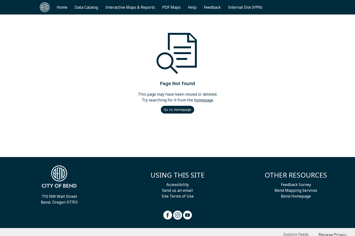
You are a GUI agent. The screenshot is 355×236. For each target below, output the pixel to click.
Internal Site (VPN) (245, 7)
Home (62, 7)
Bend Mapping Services (296, 190)
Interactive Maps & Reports (130, 7)
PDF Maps (171, 7)
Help (192, 7)
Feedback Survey (296, 184)
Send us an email (177, 190)
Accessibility (177, 184)
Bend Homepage (296, 196)
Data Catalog (86, 7)
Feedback (212, 7)
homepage (203, 100)
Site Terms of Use (178, 196)
